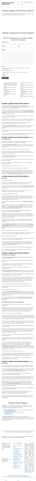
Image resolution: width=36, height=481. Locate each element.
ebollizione (19, 412)
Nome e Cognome (5, 42)
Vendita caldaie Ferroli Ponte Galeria (8, 436)
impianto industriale (24, 406)
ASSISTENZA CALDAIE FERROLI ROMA (8, 3)
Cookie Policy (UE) (20, 475)
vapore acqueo (11, 417)
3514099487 (5, 458)
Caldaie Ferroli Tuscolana (17, 461)
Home (18, 2)
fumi (16, 417)
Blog (18, 4)
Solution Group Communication (25, 476)
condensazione (4, 417)
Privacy (3, 66)
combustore (4, 407)
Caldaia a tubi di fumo (9, 414)
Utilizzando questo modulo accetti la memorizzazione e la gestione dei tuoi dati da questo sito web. (15, 73)
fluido (25, 405)
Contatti (22, 4)
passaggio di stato (26, 409)
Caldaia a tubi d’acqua (9, 413)
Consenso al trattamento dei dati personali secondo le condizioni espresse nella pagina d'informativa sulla (16, 68)
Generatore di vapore (8, 412)
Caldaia (5, 409)
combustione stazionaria (6, 406)
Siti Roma (31, 476)
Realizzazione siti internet (15, 476)
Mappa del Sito (26, 475)
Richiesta (4, 49)
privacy (12, 70)
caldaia (16, 416)
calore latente (4, 418)
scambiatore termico (11, 405)
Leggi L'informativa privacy (12, 475)
